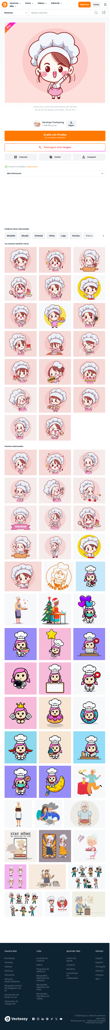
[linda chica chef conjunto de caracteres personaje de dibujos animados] (15, 875)
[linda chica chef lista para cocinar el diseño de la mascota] (89, 746)
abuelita (11, 234)
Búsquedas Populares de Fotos (42, 986)
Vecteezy (9, 961)
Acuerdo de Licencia (41, 958)
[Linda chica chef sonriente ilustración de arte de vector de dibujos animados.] (21, 461)
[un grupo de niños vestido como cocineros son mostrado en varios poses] (86, 875)
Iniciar (96, 4)
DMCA (39, 963)
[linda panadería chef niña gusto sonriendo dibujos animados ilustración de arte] (89, 342)
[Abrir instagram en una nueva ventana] (38, 1018)
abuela (24, 234)
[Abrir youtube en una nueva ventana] (61, 1018)
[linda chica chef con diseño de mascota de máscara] (21, 780)
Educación (9, 973)
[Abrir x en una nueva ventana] (56, 1018)
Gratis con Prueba (55, 136)
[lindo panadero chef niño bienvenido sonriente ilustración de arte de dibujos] (89, 286)
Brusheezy (10, 957)
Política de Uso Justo (92, 1023)
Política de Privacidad (94, 1021)
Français (97, 973)
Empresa (9, 969)
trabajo (89, 234)
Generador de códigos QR (11, 1001)
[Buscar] (96, 12)
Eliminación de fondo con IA (12, 994)
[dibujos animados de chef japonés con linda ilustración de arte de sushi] (55, 314)
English (97, 957)
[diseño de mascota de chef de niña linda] (89, 677)
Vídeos (41, 3)
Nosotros (69, 967)
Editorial (55, 3)
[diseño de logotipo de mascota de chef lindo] (57, 903)
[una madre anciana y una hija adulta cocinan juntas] (48, 812)
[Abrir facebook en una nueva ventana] (33, 1018)
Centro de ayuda (69, 958)
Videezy (8, 965)
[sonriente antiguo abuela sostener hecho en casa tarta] (84, 812)
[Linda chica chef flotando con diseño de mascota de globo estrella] (55, 643)
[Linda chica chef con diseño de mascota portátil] (89, 643)
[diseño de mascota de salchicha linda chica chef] (21, 746)
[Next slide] (98, 234)
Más (12, 6)
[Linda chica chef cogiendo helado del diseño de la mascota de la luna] (55, 780)
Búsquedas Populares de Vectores (42, 977)
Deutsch (97, 969)
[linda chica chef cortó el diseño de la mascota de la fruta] (90, 575)
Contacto (69, 963)
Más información (14, 172)
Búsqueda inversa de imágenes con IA (13, 987)
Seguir (71, 125)
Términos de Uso (96, 1019)
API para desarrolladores (12, 979)
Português (98, 965)
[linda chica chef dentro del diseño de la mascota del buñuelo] (55, 712)
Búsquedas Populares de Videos (42, 995)
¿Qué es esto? (32, 166)
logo (63, 234)
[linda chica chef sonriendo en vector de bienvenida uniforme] (55, 258)
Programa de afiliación (42, 968)
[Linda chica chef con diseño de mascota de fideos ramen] (21, 643)
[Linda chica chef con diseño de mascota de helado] (55, 746)
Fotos (28, 3)
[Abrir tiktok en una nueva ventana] (52, 1018)
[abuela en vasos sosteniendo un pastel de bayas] (21, 608)
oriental (39, 234)
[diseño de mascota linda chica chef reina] (21, 712)
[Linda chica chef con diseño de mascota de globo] (89, 608)
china (52, 234)
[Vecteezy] (4, 4)
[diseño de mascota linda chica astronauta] (21, 677)
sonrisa (75, 234)
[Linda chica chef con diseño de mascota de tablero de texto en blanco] (55, 677)
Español (97, 961)
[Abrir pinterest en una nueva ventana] (47, 1018)
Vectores (14, 3)
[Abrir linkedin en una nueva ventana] (43, 1018)
